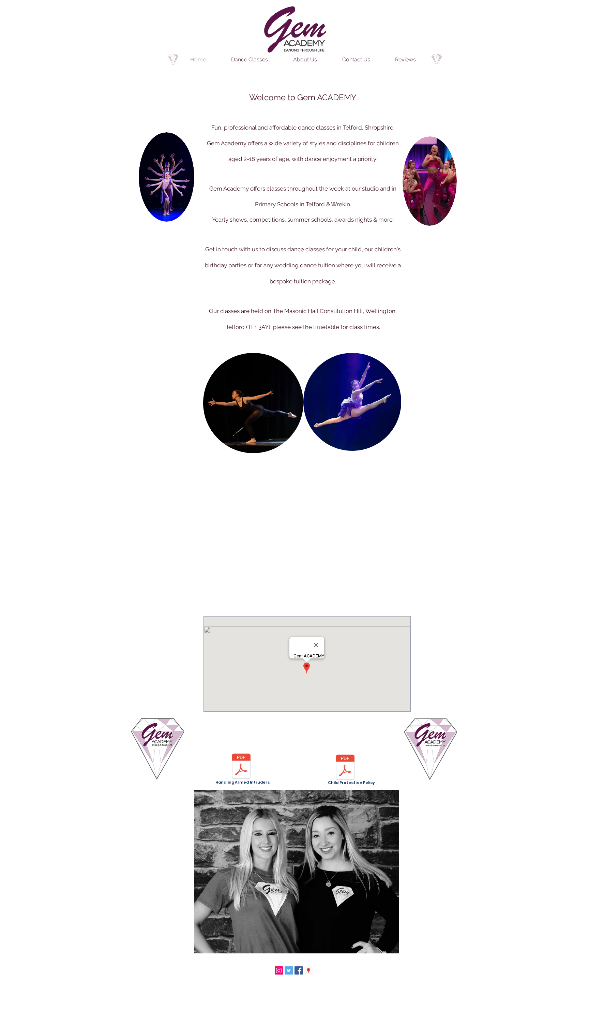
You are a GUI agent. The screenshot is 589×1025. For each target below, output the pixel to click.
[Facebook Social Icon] (298, 970)
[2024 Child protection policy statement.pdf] (345, 768)
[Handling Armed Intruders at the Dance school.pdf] (241, 767)
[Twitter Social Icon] (289, 970)
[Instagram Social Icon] (279, 970)
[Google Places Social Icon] (308, 970)
